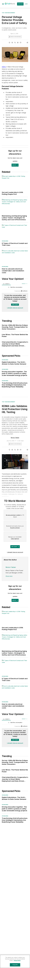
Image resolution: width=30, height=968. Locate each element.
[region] (15, 287)
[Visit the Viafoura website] (24, 291)
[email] (20, 42)
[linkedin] (12, 42)
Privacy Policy (17, 960)
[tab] (6, 283)
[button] (3, 4)
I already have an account (15, 308)
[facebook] (9, 42)
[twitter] (15, 42)
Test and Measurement (8, 12)
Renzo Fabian (15, 437)
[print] (27, 42)
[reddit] (18, 42)
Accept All (15, 964)
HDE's (4, 67)
